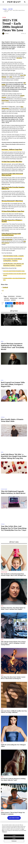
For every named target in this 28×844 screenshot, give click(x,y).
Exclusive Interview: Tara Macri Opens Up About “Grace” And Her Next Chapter (13, 608)
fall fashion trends (13, 298)
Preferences (14, 841)
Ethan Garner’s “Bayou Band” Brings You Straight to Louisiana (13, 813)
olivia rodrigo (7, 300)
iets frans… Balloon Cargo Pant (12, 149)
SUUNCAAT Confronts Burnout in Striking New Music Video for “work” (13, 779)
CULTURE (10, 9)
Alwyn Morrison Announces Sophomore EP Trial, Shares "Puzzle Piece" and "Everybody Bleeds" (12, 346)
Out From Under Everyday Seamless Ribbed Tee (13, 187)
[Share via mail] (12, 306)
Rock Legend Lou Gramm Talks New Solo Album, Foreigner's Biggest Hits (13, 384)
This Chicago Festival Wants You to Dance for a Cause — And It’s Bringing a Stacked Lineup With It (13, 643)
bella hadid (6, 298)
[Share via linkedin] (6, 306)
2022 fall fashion (11, 296)
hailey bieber (21, 298)
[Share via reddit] (17, 303)
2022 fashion (18, 296)
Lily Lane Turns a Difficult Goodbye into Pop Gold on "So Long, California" (14, 711)
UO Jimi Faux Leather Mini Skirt (12, 161)
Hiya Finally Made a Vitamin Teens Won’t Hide (12, 420)
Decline (14, 838)
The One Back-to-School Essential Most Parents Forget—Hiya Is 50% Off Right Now (13, 574)
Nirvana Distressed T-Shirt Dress (12, 201)
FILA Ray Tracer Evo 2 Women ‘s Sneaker (12, 220)
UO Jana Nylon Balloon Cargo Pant (13, 211)
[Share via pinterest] (20, 303)
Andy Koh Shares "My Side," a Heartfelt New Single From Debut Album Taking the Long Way (14, 456)
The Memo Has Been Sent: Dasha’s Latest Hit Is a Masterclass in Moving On (13, 677)
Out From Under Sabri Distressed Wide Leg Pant (12, 174)
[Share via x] (14, 303)
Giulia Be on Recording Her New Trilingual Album (13, 745)
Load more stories (14, 818)
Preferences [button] (4, 831)
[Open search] (25, 2)
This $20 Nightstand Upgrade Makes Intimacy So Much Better (13, 492)
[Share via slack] (9, 306)
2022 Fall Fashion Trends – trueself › (13, 255)
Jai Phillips (7, 33)
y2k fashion (13, 300)
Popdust (5, 9)
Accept (14, 835)
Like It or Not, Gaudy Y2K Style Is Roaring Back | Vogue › (14, 270)
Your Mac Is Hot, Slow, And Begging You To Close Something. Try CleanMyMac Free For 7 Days (14, 528)
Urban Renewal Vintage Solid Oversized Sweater (11, 234)
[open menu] (3, 2)
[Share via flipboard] (23, 303)
